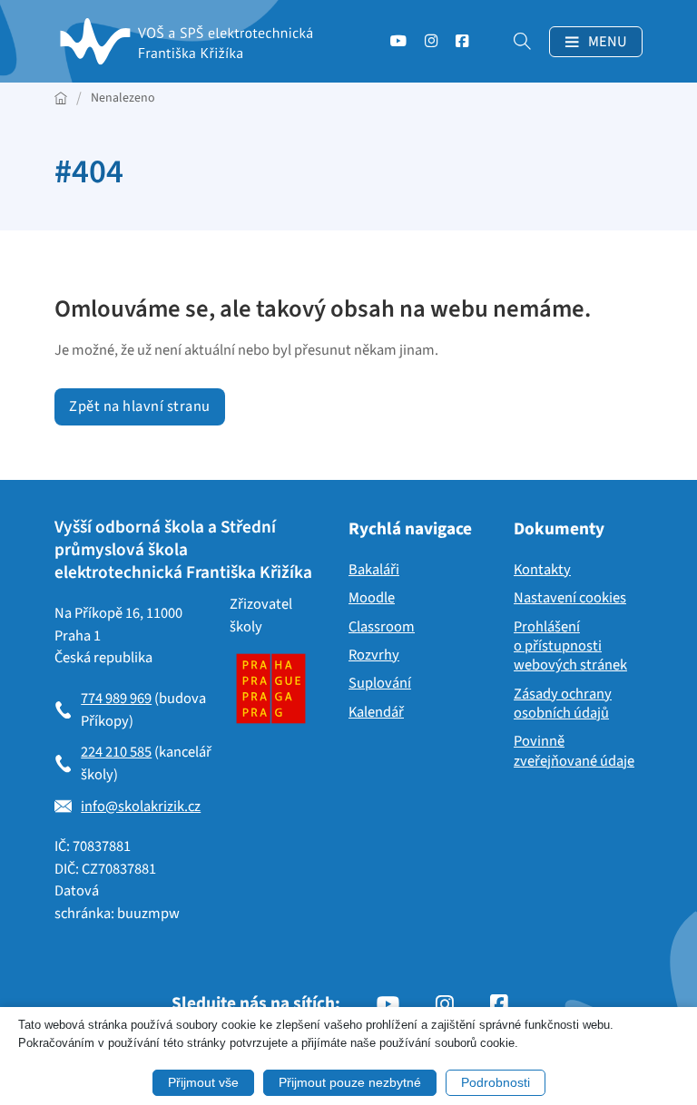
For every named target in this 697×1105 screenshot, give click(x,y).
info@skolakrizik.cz (141, 806)
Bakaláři (373, 570)
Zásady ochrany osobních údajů (563, 704)
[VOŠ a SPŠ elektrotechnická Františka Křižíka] (190, 41)
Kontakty (542, 570)
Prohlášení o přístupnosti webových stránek (570, 647)
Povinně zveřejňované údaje (574, 751)
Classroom (381, 627)
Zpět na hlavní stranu (140, 406)
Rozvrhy (373, 655)
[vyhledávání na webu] (513, 41)
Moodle (371, 598)
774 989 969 (116, 698)
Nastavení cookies (570, 598)
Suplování (379, 683)
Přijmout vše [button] (203, 1082)
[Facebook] (462, 46)
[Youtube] (398, 46)
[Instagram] (431, 46)
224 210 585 (116, 752)
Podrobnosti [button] (495, 1082)
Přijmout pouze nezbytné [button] (350, 1082)
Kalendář (376, 712)
